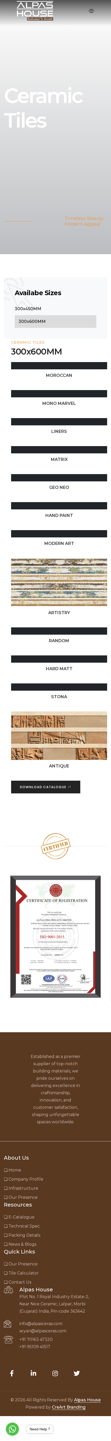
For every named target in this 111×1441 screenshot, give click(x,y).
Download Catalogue (43, 787)
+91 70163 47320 (36, 1339)
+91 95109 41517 (34, 1346)
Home (12, 1170)
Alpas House (87, 1399)
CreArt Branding (68, 1407)
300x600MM (32, 321)
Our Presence (21, 1197)
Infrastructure (21, 1188)
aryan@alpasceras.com (42, 1330)
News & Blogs (20, 1244)
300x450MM (28, 308)
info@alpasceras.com (40, 1323)
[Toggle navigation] (91, 11)
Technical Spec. (22, 1226)
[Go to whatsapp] (12, 1429)
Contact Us (17, 1282)
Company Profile (23, 1179)
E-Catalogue (19, 1217)
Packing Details (22, 1235)
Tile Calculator (21, 1273)
